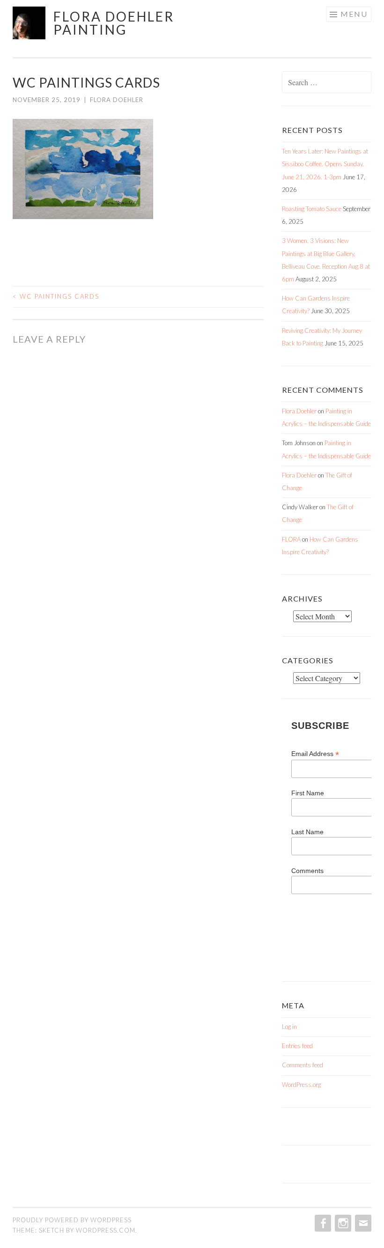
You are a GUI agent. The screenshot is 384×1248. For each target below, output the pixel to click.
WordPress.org (301, 1084)
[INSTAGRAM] (342, 1223)
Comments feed (302, 1065)
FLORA (291, 539)
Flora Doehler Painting (113, 22)
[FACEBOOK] (322, 1223)
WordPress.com (105, 1230)
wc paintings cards (56, 296)
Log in (289, 1026)
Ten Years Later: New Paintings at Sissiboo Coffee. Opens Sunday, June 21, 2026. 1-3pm (325, 163)
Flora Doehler (116, 99)
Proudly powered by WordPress (72, 1220)
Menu (354, 13)
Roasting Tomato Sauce (311, 209)
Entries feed (297, 1046)
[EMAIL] (362, 1223)
